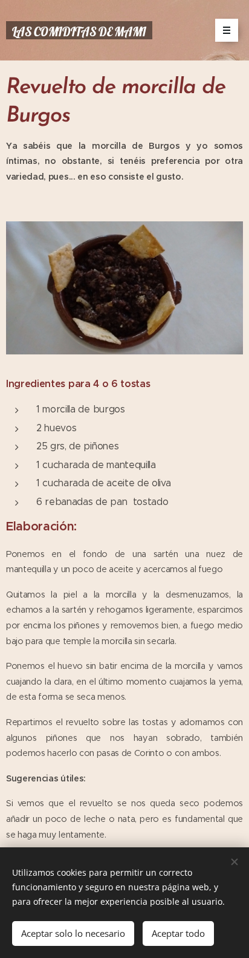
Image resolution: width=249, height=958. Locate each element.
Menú (226, 30)
